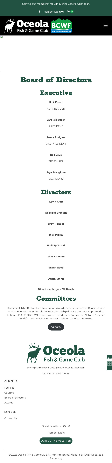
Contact (56, 326)
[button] (106, 25)
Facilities (9, 387)
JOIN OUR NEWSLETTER (56, 440)
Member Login (52, 11)
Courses (9, 392)
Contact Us (10, 418)
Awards (8, 402)
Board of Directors (15, 397)
